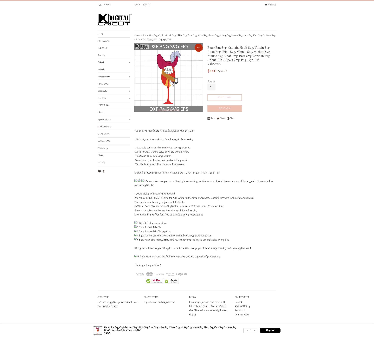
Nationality (103, 148)
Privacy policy (242, 314)
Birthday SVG (104, 141)
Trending (101, 55)
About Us (240, 310)
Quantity (211, 81)
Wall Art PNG (104, 126)
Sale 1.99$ (102, 48)
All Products (103, 41)
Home (100, 33)
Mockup (101, 112)
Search (239, 302)
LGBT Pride (103, 105)
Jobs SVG (114, 91)
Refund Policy (242, 306)
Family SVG (103, 83)
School (114, 62)
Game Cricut (103, 133)
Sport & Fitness (114, 119)
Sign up (146, 4)
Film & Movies (114, 76)
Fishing (101, 155)
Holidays (114, 98)
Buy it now (225, 108)
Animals (101, 69)
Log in (137, 4)
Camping (101, 162)
